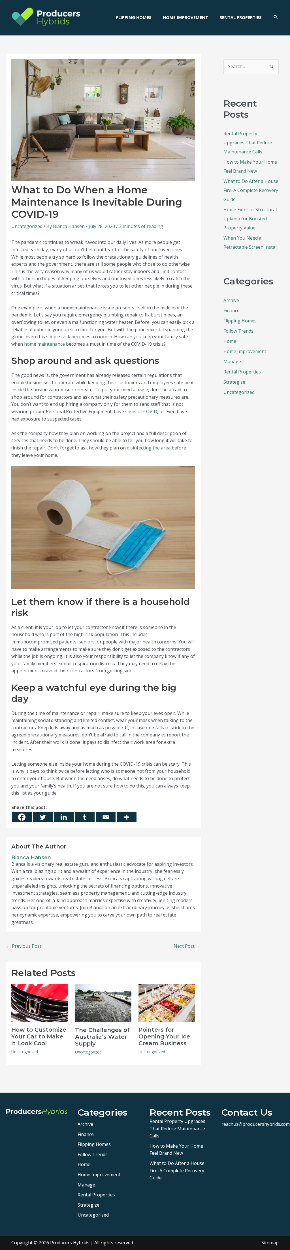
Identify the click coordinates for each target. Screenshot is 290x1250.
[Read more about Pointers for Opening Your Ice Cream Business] (166, 1002)
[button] (276, 17)
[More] (127, 817)
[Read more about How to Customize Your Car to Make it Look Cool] (39, 1002)
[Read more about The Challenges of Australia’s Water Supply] (103, 1002)
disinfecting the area (148, 448)
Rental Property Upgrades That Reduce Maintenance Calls (247, 142)
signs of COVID (141, 411)
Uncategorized (26, 226)
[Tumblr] (85, 817)
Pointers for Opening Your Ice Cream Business (164, 1036)
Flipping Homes (240, 321)
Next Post (187, 946)
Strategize (234, 382)
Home (229, 341)
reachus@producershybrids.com (255, 1124)
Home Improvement (244, 351)
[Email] (106, 817)
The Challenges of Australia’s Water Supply (102, 1037)
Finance (231, 310)
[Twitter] (43, 817)
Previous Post (23, 946)
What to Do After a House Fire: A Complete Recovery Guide (250, 190)
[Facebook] (22, 817)
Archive (231, 300)
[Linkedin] (64, 817)
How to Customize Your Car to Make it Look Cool (38, 1036)
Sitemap (270, 1243)
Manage (232, 361)
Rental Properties (242, 372)
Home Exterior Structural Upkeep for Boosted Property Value (250, 218)
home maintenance (44, 344)
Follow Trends (238, 331)
